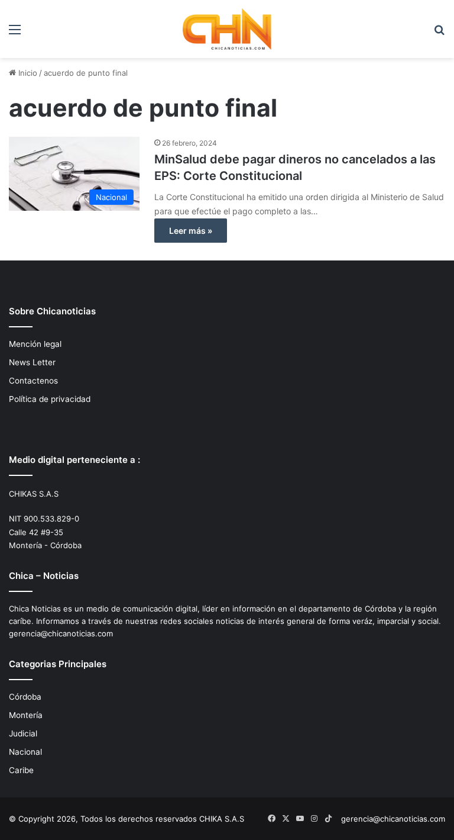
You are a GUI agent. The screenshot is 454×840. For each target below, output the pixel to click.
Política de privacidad (49, 399)
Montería (26, 715)
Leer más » (190, 231)
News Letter (32, 362)
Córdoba (25, 696)
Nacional (25, 752)
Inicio (26, 73)
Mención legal (35, 344)
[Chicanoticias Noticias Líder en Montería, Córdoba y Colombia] (227, 29)
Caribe (21, 770)
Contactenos (33, 380)
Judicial (23, 733)
